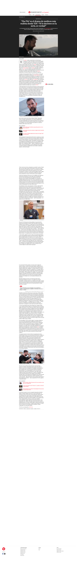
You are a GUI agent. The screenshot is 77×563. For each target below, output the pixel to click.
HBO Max (24, 408)
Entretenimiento (38, 14)
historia (38, 71)
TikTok (38, 408)
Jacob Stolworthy (48, 28)
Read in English (21, 58)
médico (25, 60)
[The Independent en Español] (38, 12)
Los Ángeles (35, 79)
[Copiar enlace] (38, 33)
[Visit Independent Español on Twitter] (4, 553)
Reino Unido (31, 408)
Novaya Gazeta (22, 555)
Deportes (46, 14)
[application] (38, 45)
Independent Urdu (22, 553)
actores (25, 79)
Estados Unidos (28, 408)
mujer (35, 64)
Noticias (30, 14)
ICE (39, 408)
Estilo (33, 14)
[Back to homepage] (11, 548)
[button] (23, 12)
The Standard (22, 554)
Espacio (43, 14)
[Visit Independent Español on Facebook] (3, 553)
